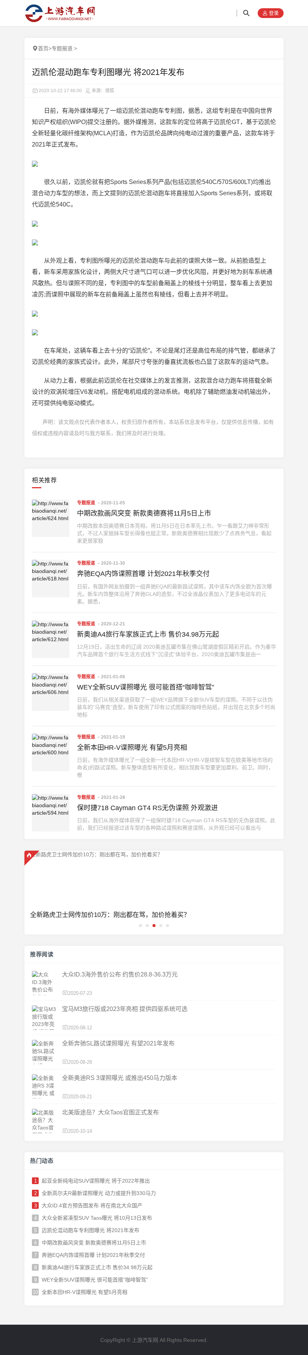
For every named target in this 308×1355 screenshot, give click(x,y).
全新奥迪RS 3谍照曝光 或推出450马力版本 (119, 1078)
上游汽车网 (145, 1340)
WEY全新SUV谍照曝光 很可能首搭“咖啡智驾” (145, 687)
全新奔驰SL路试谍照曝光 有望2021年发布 (118, 1043)
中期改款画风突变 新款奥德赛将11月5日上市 (144, 513)
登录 (273, 13)
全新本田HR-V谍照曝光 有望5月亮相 (132, 747)
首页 (43, 48)
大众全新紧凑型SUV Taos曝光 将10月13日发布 (97, 1218)
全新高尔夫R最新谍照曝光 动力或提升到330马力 (99, 1193)
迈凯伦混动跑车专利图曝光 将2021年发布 (90, 1230)
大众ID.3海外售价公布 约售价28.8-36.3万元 (120, 974)
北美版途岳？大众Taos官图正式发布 (110, 1112)
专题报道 (61, 48)
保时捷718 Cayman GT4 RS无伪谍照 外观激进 (147, 808)
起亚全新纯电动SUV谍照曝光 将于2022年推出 (96, 1181)
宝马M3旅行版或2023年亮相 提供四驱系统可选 (124, 1009)
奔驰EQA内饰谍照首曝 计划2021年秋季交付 (143, 573)
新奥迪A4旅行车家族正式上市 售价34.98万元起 (148, 634)
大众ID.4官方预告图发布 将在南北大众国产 (92, 1205)
